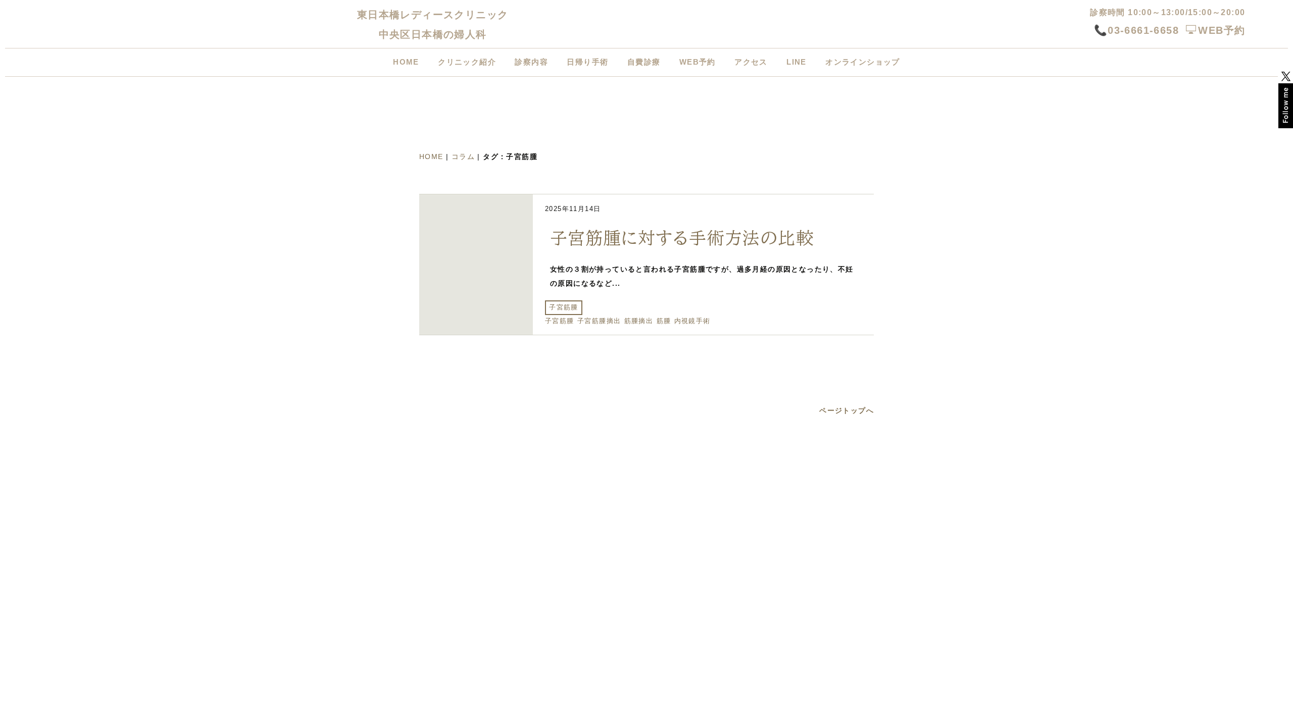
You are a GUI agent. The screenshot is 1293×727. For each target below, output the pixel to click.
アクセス (751, 62)
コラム (463, 156)
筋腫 (664, 321)
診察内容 (531, 62)
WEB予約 (1221, 30)
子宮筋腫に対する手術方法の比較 (682, 237)
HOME (406, 62)
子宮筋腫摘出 (599, 321)
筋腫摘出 (639, 321)
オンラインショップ (862, 62)
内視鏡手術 (692, 321)
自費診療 (644, 62)
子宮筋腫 (563, 307)
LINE (796, 62)
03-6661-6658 (1143, 30)
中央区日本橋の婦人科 (433, 34)
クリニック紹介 (467, 62)
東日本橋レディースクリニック (433, 14)
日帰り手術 (587, 62)
